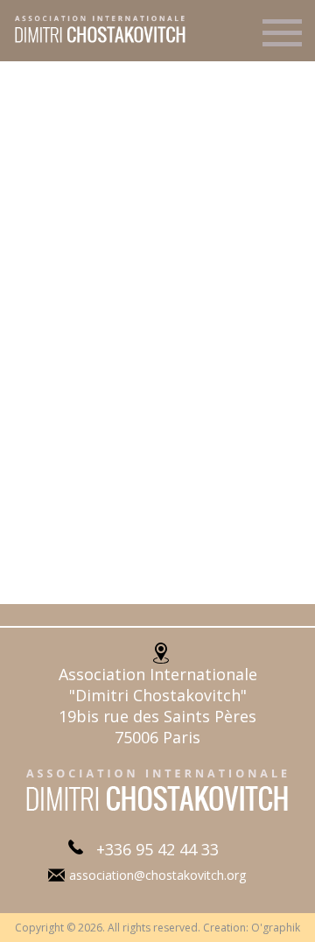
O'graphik (275, 927)
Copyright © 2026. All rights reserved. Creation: (133, 927)
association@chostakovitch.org (157, 875)
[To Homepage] (94, 41)
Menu (282, 40)
